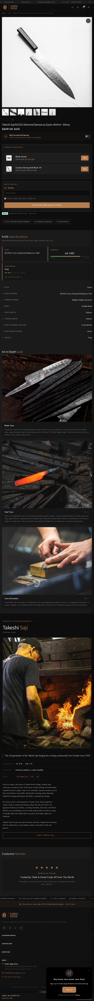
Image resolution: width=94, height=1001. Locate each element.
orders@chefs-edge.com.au (15, 973)
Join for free (70, 904)
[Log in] (77, 7)
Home (4, 13)
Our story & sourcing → (13, 977)
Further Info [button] (7, 943)
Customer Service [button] (9, 935)
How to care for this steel (12, 277)
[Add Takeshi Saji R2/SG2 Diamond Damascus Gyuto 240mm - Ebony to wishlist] (88, 21)
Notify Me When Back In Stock (47, 205)
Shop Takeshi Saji (47, 835)
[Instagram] (4, 928)
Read (86, 512)
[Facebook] (10, 928)
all (9, 13)
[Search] (72, 7)
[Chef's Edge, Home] (10, 7)
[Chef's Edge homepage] (47, 915)
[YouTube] (21, 928)
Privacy (43, 987)
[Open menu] (88, 7)
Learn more (32, 213)
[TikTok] (15, 928)
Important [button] (6, 952)
